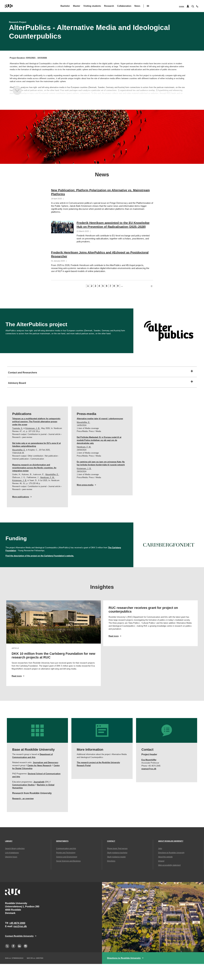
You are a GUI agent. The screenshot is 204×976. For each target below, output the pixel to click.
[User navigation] (188, 6)
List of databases (12, 853)
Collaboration (124, 6)
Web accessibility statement (169, 865)
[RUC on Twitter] (7, 946)
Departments (62, 841)
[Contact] (197, 7)
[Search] (192, 6)
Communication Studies (23, 785)
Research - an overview (23, 798)
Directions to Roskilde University (171, 853)
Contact (111, 841)
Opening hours (11, 857)
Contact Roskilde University (19, 936)
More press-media (85, 485)
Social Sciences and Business (68, 861)
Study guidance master (116, 857)
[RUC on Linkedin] (19, 946)
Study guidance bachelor (117, 853)
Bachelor (65, 6)
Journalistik (38, 782)
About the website (165, 857)
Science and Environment (66, 857)
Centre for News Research (39, 765)
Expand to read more (17, 90)
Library (8, 841)
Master (76, 6)
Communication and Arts (66, 848)
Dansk (181, 6)
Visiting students (92, 6)
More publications (20, 497)
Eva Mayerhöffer (148, 760)
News (137, 6)
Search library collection (15, 848)
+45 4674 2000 (17, 923)
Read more (22, 676)
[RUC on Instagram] (25, 946)
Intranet (161, 861)
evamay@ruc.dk (148, 769)
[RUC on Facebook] (13, 946)
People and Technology (65, 853)
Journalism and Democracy (45, 762)
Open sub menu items (148, 6)
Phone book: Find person (117, 848)
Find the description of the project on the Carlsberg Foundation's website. (40, 556)
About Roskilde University (170, 841)
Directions (111, 861)
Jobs (160, 848)
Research (109, 6)
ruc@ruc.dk (20, 926)
